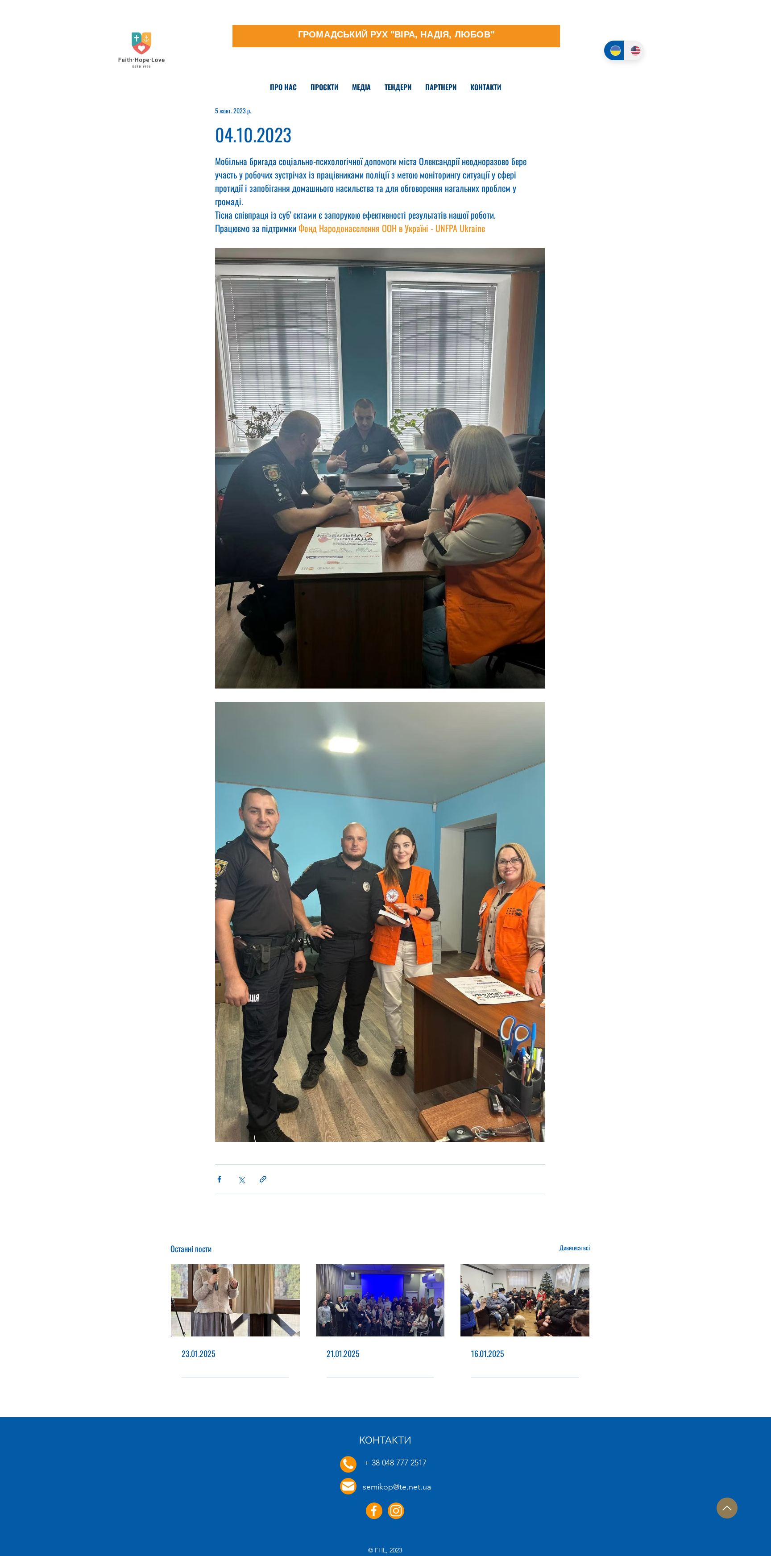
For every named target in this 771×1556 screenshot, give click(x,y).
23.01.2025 (199, 1353)
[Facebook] (374, 1510)
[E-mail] (348, 1486)
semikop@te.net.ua (397, 1487)
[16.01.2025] (524, 1300)
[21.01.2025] (380, 1300)
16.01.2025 (487, 1353)
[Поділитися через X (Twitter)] (241, 1179)
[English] (634, 50)
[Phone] (348, 1464)
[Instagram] (396, 1510)
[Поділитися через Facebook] (219, 1179)
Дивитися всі (575, 1247)
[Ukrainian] (614, 50)
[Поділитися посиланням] (263, 1179)
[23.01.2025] (235, 1300)
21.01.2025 (343, 1353)
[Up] (727, 1508)
